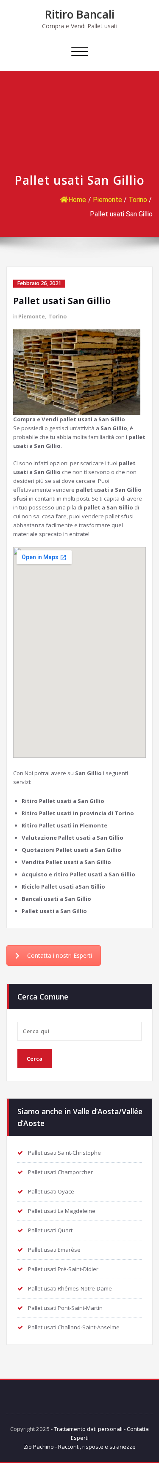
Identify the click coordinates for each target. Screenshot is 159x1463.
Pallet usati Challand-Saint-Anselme (74, 1327)
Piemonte (107, 200)
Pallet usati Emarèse (54, 1249)
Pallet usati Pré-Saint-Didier (63, 1269)
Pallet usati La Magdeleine (61, 1211)
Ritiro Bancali (79, 14)
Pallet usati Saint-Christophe (64, 1152)
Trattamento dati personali (88, 1429)
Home (77, 200)
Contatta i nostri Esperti (59, 955)
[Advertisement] (79, 126)
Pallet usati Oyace (51, 1191)
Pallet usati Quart (50, 1230)
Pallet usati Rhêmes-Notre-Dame (70, 1288)
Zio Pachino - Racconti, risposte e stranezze (80, 1446)
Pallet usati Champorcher (60, 1172)
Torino (137, 200)
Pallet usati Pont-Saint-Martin (65, 1308)
